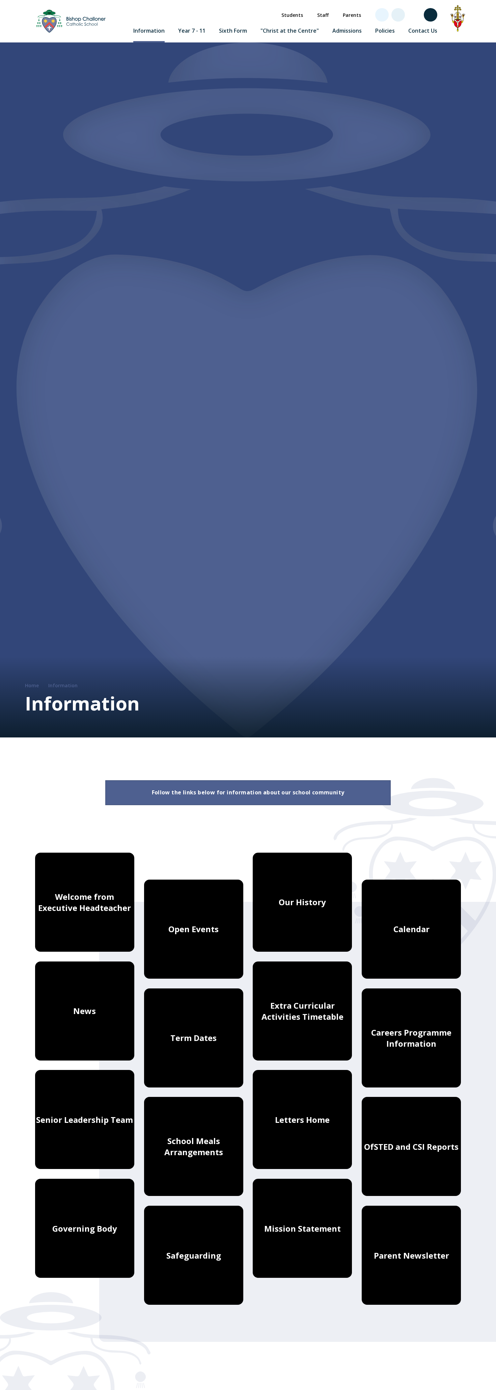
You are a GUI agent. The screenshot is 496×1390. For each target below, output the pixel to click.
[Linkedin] (398, 15)
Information (63, 685)
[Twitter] (382, 15)
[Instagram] (414, 15)
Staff (323, 15)
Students (292, 15)
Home (32, 685)
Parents (352, 15)
